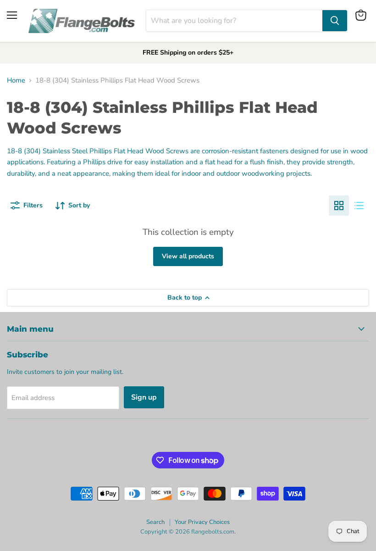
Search (155, 522)
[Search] (334, 20)
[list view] (359, 205)
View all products (188, 256)
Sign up (144, 397)
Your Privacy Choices (202, 522)
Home (16, 80)
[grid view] (339, 205)
